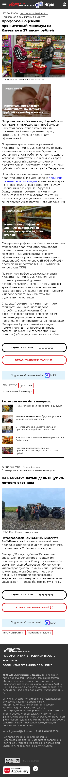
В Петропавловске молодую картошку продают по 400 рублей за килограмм (36, 428)
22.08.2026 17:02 (11, 467)
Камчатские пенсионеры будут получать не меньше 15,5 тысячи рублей (38, 417)
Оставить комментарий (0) (34, 360)
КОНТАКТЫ (10, 660)
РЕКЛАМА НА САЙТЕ (15, 655)
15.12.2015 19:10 (10, 13)
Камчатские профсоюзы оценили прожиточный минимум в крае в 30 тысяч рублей (37, 450)
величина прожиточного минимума (32, 179)
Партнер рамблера (31, 761)
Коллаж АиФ (38, 79)
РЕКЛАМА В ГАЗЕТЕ (43, 655)
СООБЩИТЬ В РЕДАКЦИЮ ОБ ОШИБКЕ (27, 665)
